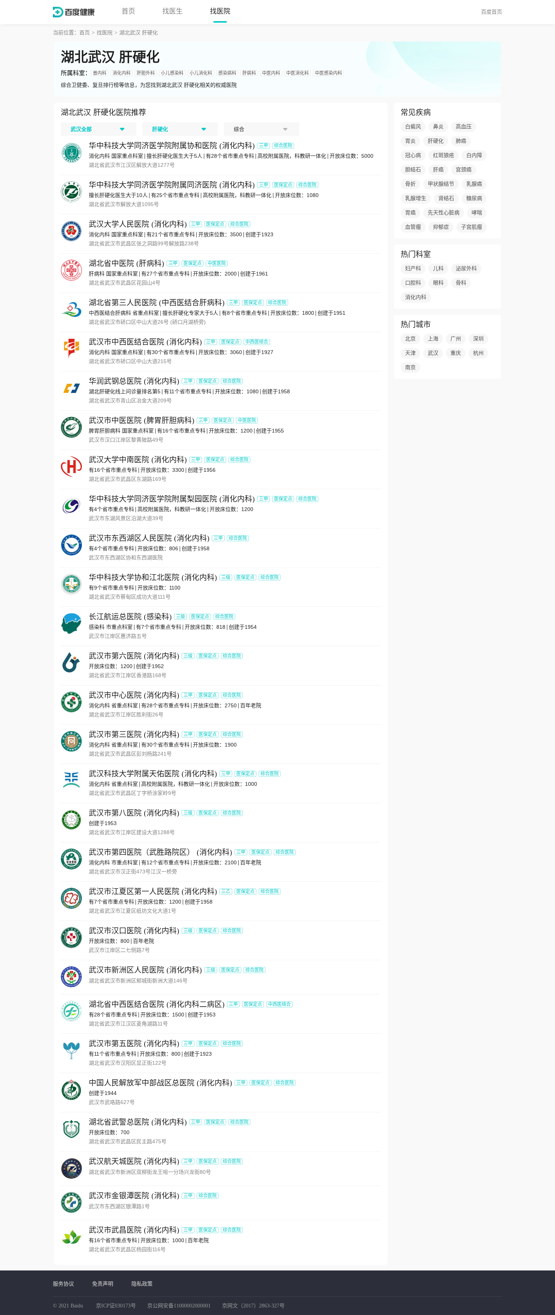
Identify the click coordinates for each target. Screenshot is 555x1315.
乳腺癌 (474, 184)
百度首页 (491, 12)
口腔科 (413, 283)
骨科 (461, 283)
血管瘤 (413, 227)
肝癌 (438, 169)
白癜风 (413, 126)
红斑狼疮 (443, 155)
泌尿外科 (466, 268)
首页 (128, 11)
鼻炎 (438, 126)
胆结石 (413, 169)
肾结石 (446, 198)
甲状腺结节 (441, 184)
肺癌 (461, 141)
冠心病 (413, 155)
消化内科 (415, 297)
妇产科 (413, 268)
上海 (433, 339)
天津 (410, 353)
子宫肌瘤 (471, 227)
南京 (410, 367)
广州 (455, 339)
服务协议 (63, 1284)
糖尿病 (474, 198)
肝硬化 (436, 141)
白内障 (474, 155)
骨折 (410, 184)
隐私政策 (142, 1284)
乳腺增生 (415, 198)
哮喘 (477, 213)
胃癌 (410, 213)
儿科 (438, 268)
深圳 (478, 339)
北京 (410, 339)
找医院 (220, 11)
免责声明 (102, 1284)
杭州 (478, 353)
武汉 (433, 353)
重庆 (455, 353)
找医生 (172, 11)
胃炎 (410, 141)
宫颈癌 (464, 169)
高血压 (464, 126)
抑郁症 (441, 227)
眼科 (438, 283)
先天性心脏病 (443, 213)
